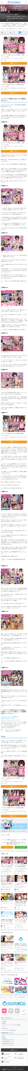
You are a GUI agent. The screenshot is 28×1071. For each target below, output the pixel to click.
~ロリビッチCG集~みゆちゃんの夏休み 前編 (12, 55)
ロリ (4, 28)
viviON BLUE (21, 1057)
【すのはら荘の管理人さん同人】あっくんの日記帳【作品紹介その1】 (7, 885)
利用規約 (4, 1023)
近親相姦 (10, 28)
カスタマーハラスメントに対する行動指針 (11, 1024)
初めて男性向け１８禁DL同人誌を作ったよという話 (7, 945)
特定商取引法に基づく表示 (8, 1039)
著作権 (3, 1036)
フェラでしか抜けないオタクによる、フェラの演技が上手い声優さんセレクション (7, 964)
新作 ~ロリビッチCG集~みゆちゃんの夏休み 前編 (7, 866)
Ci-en (7, 1057)
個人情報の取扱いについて (8, 1041)
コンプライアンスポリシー (8, 1045)
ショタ (16, 28)
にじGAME (21, 1053)
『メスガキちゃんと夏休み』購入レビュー (20, 884)
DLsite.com (7, 1053)
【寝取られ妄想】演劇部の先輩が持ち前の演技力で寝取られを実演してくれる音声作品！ (20, 903)
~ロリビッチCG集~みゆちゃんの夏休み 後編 (12, 84)
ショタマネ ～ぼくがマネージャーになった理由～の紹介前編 (20, 921)
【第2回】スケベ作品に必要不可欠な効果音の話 (20, 944)
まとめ (10, 997)
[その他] (22, 32)
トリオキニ (7, 1061)
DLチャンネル (14, 2)
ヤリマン (23, 28)
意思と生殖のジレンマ (6, 901)
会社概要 (4, 1021)
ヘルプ (3, 1026)
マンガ (9, 20)
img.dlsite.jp (6, 205)
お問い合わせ (5, 1028)
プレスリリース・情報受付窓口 (9, 1030)
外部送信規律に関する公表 (8, 1043)
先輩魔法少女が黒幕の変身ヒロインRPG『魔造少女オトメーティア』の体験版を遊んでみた (7, 922)
